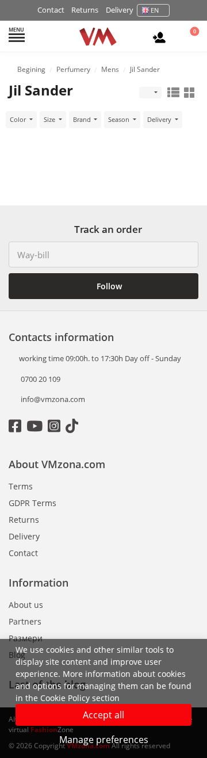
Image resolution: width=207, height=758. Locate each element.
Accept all (103, 715)
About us (26, 604)
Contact (50, 10)
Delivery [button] (160, 119)
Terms (21, 486)
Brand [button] (83, 119)
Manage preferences (103, 739)
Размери (26, 638)
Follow (108, 286)
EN (154, 10)
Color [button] (19, 119)
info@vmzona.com (53, 399)
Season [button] (119, 119)
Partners (25, 621)
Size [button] (50, 119)
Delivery (119, 10)
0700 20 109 (39, 379)
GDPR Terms (32, 502)
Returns (84, 10)
